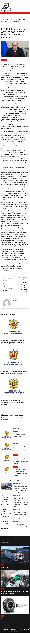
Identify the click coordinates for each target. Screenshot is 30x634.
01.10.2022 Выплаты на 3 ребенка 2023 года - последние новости (7, 287)
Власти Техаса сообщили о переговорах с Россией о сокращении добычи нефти (21, 502)
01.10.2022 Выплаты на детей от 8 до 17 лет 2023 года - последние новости (22, 287)
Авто (3, 564)
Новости (5, 60)
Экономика (17, 483)
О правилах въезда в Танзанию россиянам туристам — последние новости (12, 402)
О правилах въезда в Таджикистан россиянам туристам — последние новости (12, 343)
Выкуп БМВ (4, 567)
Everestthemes (15, 631)
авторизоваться (5, 419)
